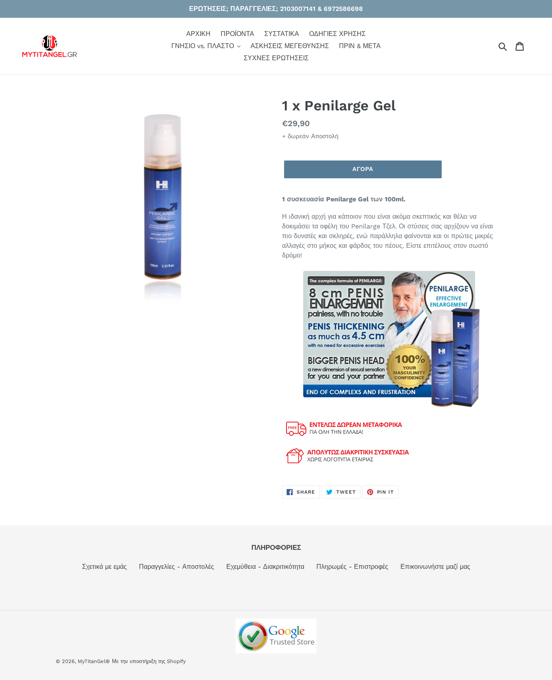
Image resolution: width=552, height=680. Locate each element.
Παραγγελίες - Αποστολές (176, 566)
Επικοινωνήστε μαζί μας (435, 566)
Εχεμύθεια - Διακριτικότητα (265, 566)
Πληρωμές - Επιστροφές (352, 566)
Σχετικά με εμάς (104, 566)
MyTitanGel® (94, 661)
